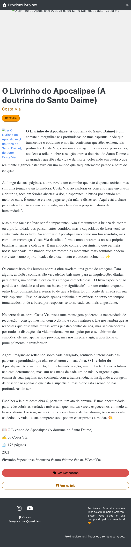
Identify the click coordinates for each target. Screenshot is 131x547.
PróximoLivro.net (22, 5)
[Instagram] (19, 508)
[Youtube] (30, 508)
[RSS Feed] (127, 5)
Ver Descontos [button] (67, 473)
